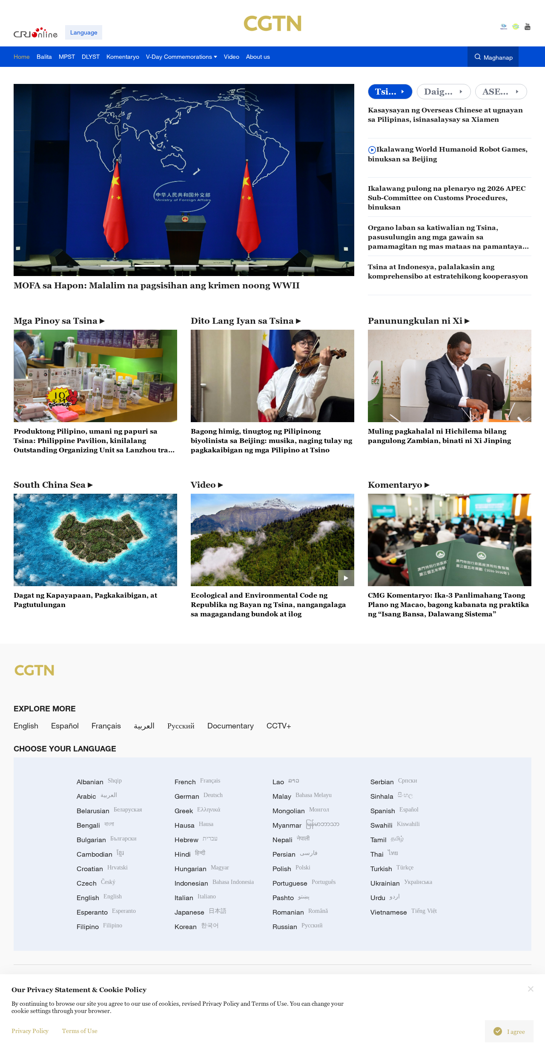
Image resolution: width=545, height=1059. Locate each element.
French (197, 781)
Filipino (99, 926)
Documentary (230, 725)
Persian (295, 854)
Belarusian (109, 810)
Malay (302, 796)
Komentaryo (395, 485)
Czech (96, 883)
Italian (195, 897)
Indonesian (214, 883)
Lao (285, 781)
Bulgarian (107, 839)
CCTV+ (279, 725)
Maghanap (498, 57)
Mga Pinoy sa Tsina (56, 321)
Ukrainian (401, 883)
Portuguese (304, 883)
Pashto (291, 897)
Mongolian (300, 810)
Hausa (194, 825)
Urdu (385, 897)
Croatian (102, 868)
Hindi (190, 854)
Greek (197, 810)
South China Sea (50, 485)
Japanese (201, 912)
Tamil (387, 839)
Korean (197, 926)
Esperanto (106, 912)
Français (106, 725)
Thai (384, 854)
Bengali (95, 825)
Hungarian (202, 868)
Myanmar (305, 825)
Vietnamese (403, 912)
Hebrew (196, 839)
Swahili (395, 825)
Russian (297, 926)
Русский (181, 725)
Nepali (291, 839)
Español (65, 725)
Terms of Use (80, 1030)
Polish (291, 868)
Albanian (99, 781)
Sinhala (391, 796)
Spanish (394, 810)
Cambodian (100, 854)
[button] (115, 266)
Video (203, 485)
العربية (144, 725)
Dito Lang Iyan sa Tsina (242, 321)
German (199, 796)
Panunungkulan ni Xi (415, 321)
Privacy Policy (30, 1030)
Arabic (97, 796)
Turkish (391, 868)
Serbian (393, 781)
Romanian (300, 912)
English (26, 725)
